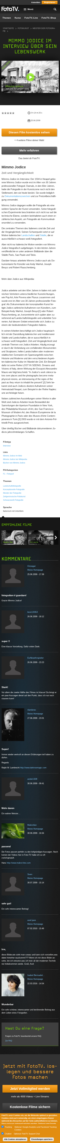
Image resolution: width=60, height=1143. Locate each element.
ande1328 (32, 779)
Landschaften (28, 235)
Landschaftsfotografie (12, 486)
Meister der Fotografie (12, 493)
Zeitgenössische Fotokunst (14, 496)
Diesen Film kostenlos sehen (29, 132)
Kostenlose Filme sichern (30, 1107)
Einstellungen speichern (41, 1139)
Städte (43, 235)
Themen (6, 18)
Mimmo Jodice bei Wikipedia (15, 459)
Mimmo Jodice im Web (12, 456)
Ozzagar (31, 566)
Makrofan (32, 825)
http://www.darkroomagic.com (33, 767)
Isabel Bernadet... (36, 975)
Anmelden (35, 2)
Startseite (8, 28)
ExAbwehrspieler (35, 658)
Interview (7, 446)
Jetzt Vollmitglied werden (30, 1089)
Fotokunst (23, 28)
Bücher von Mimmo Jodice (14, 463)
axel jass (31, 920)
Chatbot (8, 1134)
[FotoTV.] (10, 9)
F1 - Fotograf (8, 474)
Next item (55, 537)
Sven (29, 874)
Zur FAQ (8, 1041)
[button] (30, 77)
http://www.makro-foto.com (19, 863)
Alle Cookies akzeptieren (15, 1139)
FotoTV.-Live (31, 18)
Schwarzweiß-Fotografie (13, 500)
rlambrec (31, 710)
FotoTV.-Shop (49, 18)
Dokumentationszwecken (17, 196)
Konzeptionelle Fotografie (14, 489)
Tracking (8, 1127)
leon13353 (32, 612)
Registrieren (49, 2)
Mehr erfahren (29, 150)
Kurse (18, 18)
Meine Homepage (35, 570)
